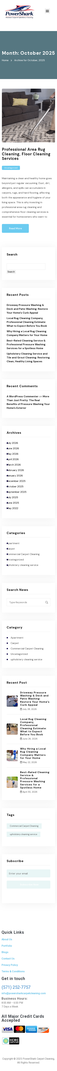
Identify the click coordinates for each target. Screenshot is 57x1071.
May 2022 (12, 508)
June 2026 (13, 448)
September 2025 (16, 492)
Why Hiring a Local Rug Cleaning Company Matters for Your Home (33, 753)
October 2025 (15, 486)
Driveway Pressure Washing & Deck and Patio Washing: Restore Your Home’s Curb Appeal (27, 308)
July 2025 (12, 497)
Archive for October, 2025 (29, 60)
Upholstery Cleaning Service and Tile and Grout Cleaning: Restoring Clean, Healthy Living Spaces (28, 357)
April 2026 (13, 459)
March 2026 (14, 464)
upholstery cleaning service (22, 565)
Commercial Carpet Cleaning (23, 554)
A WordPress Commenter (22, 396)
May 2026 (12, 454)
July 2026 (12, 443)
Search (12, 254)
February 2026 (15, 470)
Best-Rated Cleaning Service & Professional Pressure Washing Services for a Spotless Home (26, 344)
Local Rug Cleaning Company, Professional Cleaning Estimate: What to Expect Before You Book (27, 322)
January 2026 (15, 475)
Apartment (13, 543)
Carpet (11, 548)
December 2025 (16, 481)
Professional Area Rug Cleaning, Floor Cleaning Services (26, 154)
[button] (47, 11)
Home (6, 60)
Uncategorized (11, 168)
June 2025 (13, 502)
